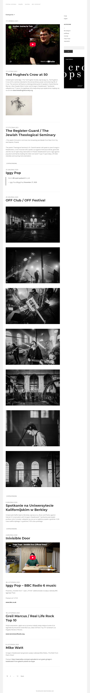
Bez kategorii (67, 30)
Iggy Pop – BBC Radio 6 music (31, 585)
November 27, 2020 (30, 182)
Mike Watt (14, 648)
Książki (20, 4)
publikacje (66, 33)
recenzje (66, 36)
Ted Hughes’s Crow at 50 (27, 75)
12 (17, 676)
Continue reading (11, 163)
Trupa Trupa (67, 38)
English (65, 18)
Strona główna (11, 4)
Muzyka (27, 4)
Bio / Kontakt (36, 4)
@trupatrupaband (19, 178)
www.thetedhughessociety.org (23, 90)
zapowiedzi (67, 41)
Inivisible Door (18, 538)
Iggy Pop (13, 173)
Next (22, 676)
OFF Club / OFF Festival (25, 200)
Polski (65, 16)
